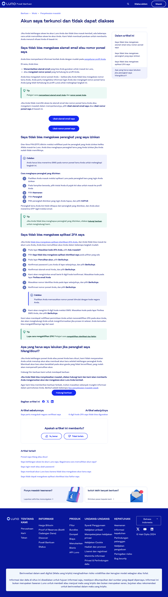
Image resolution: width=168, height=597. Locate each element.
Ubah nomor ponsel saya (64, 128)
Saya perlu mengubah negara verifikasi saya (41, 414)
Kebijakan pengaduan (120, 547)
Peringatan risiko (123, 554)
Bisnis (72, 547)
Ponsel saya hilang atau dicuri (34, 457)
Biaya (72, 538)
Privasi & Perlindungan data (96, 562)
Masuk (159, 4)
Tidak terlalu (78, 436)
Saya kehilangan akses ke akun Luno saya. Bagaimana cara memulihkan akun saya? (59, 461)
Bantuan (25, 13)
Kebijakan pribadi (94, 529)
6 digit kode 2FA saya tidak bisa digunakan (88, 414)
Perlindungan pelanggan (121, 539)
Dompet (73, 534)
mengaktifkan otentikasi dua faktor (81, 336)
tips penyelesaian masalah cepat (83, 388)
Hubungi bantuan (64, 392)
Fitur (72, 525)
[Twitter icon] (137, 529)
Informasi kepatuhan (119, 531)
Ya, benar (53, 436)
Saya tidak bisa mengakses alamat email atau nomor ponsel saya (129, 45)
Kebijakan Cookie (94, 542)
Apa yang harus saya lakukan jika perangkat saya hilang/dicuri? (128, 72)
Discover (43, 537)
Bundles (73, 529)
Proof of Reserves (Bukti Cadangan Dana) (52, 531)
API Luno (74, 552)
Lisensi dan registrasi (96, 551)
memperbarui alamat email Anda (52, 95)
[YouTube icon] (144, 529)
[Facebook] (43, 401)
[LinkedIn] (52, 401)
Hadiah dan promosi (95, 546)
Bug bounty (120, 558)
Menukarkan (76, 543)
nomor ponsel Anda (78, 95)
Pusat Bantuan (46, 542)
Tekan (24, 537)
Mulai (34, 13)
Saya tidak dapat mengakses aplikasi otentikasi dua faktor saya (50, 476)
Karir (23, 533)
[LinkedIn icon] (151, 529)
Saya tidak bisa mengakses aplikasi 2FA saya (126, 62)
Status (42, 546)
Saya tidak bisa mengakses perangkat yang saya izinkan (127, 54)
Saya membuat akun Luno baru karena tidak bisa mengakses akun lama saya (56, 471)
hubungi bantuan (95, 221)
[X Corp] (47, 401)
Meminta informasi (95, 555)
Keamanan (119, 525)
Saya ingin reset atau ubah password (37, 466)
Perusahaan (27, 528)
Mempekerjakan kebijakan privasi (98, 536)
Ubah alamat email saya (64, 118)
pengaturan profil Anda (95, 59)
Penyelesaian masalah (50, 13)
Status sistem (141, 4)
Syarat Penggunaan (95, 525)
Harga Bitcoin (46, 525)
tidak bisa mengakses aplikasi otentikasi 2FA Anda (54, 242)
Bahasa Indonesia (147, 521)
